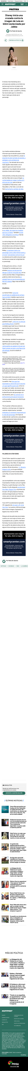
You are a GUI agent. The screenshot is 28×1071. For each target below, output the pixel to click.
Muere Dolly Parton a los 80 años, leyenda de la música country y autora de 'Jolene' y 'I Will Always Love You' (18, 896)
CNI (25, 1)
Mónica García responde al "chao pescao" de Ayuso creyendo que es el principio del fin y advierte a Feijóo (18, 884)
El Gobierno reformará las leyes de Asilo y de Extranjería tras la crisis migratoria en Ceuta (18, 986)
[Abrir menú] (2, 4)
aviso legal (17, 1021)
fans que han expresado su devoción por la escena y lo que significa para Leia (13, 384)
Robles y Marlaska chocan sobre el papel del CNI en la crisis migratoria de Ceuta (17, 976)
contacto (4, 1019)
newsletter (5, 1022)
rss (3, 1024)
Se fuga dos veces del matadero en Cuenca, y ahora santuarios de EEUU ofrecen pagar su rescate (18, 860)
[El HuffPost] (10, 4)
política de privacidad (19, 1023)
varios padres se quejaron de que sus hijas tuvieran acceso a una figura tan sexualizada (13, 348)
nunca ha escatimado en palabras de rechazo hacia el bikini (13, 295)
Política (14, 9)
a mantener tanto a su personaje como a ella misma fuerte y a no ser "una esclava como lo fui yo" (13, 253)
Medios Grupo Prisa (14, 1067)
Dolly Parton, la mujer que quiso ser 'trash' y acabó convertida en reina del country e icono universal (18, 835)
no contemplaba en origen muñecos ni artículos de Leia (13, 180)
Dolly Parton (10, 1)
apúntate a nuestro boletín (14, 793)
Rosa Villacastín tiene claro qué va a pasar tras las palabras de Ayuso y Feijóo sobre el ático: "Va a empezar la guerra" (18, 908)
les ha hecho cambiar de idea (14, 189)
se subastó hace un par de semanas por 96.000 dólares (13, 279)
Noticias (3, 566)
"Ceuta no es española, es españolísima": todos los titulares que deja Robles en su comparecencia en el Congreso (18, 999)
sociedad (11, 566)
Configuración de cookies (18, 1016)
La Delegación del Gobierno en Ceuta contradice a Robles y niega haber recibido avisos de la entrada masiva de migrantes (16, 872)
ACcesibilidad (17, 1025)
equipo (3, 1015)
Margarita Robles (18, 1)
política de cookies (19, 1018)
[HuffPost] (7, 1010)
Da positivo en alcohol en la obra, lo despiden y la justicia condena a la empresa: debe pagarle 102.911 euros (18, 919)
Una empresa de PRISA (14, 1063)
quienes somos (5, 1017)
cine (17, 566)
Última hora (22, 4)
